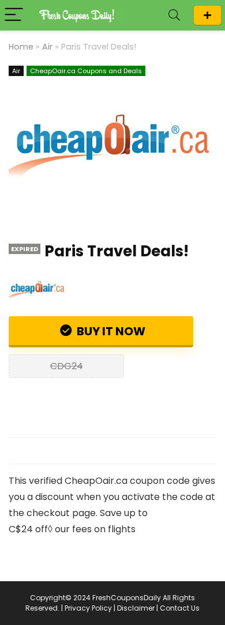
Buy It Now (109, 331)
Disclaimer (136, 608)
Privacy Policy (88, 608)
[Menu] (14, 15)
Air (47, 46)
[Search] (174, 15)
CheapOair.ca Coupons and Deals (86, 70)
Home (21, 46)
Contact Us (180, 608)
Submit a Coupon (207, 15)
